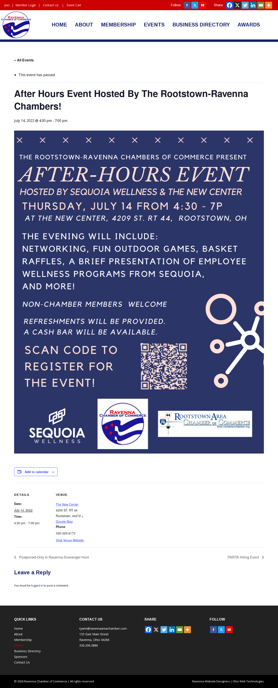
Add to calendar (36, 472)
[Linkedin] (253, 5)
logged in (37, 585)
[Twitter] (245, 5)
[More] (268, 5)
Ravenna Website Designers (211, 681)
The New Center (67, 504)
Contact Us (51, 5)
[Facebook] (229, 5)
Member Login (25, 5)
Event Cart (74, 5)
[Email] (260, 5)
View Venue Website (70, 540)
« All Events (24, 59)
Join (7, 5)
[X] (237, 5)
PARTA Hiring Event (244, 557)
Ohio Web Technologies (248, 681)
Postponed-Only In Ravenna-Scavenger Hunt (53, 557)
